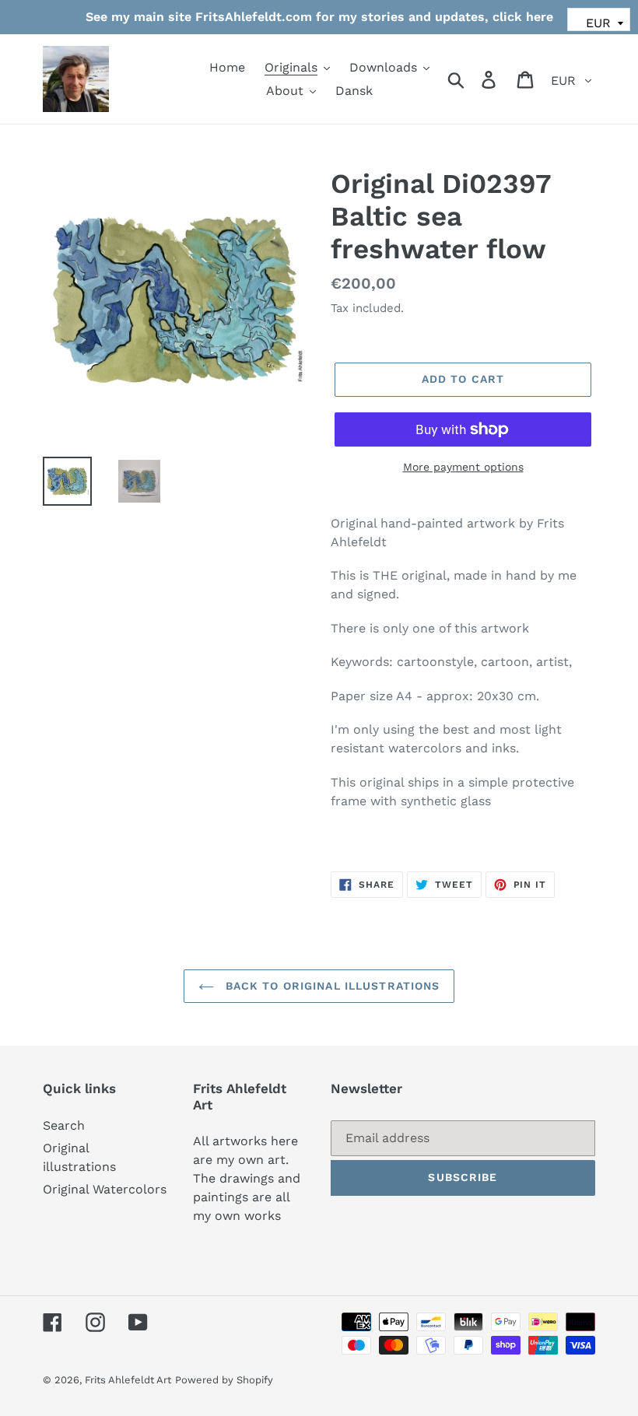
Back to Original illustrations (331, 986)
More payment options (463, 467)
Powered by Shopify (224, 1380)
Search (64, 1125)
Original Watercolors (105, 1189)
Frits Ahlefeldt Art (128, 1380)
